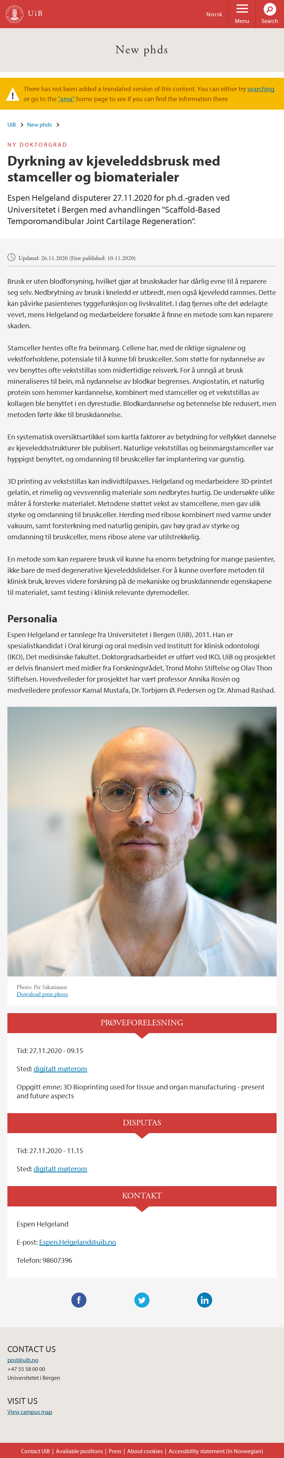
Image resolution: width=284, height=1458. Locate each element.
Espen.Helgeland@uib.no (77, 1241)
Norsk (214, 14)
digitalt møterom (60, 1068)
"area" (66, 98)
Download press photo (42, 994)
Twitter (142, 1300)
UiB (11, 124)
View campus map (29, 1411)
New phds (141, 50)
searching (260, 88)
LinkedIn (205, 1300)
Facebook (79, 1300)
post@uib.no (22, 1360)
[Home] (14, 14)
